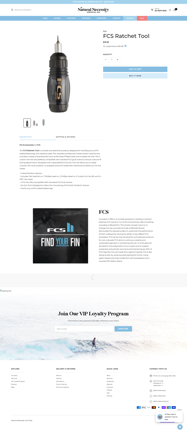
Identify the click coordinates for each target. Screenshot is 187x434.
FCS (105, 31)
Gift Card (14, 378)
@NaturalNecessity (159, 390)
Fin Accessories (27, 145)
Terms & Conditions (62, 387)
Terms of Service (61, 384)
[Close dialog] (184, 184)
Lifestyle (109, 390)
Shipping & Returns (65, 137)
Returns (58, 375)
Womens (110, 378)
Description (26, 137)
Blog (12, 387)
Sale (142, 18)
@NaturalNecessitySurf (160, 401)
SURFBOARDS (101, 18)
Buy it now (135, 76)
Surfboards (110, 381)
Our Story (14, 375)
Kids (108, 393)
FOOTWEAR (71, 18)
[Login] (170, 10)
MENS (45, 18)
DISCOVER (130, 18)
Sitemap (109, 396)
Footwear (110, 387)
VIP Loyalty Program (18, 381)
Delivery (59, 378)
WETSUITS (116, 18)
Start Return (60, 381)
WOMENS (57, 18)
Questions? (109, 2)
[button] (167, 232)
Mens (108, 375)
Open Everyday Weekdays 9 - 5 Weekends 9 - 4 (158, 383)
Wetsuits (109, 384)
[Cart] (175, 10)
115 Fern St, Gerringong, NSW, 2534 (164, 376)
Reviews (14, 384)
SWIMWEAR (86, 18)
